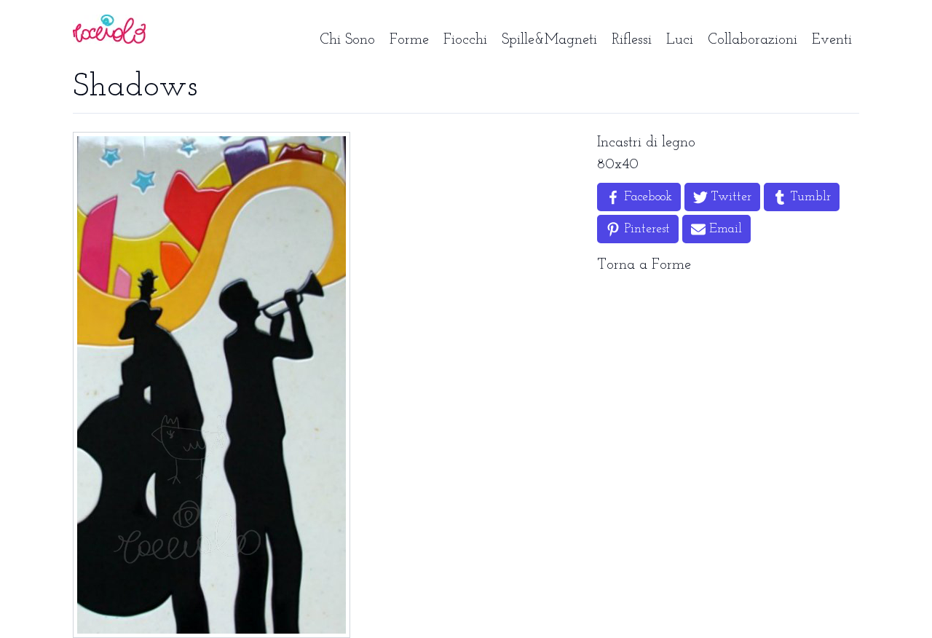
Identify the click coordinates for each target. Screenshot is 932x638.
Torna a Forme (644, 265)
